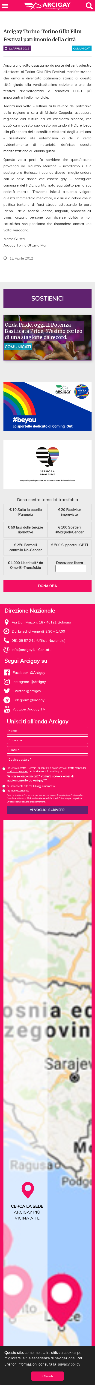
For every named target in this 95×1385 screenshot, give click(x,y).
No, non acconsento (18, 790)
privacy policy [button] (69, 1364)
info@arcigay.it (23, 650)
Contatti (44, 650)
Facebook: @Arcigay (29, 672)
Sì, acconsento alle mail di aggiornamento (31, 786)
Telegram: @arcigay (29, 700)
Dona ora (47, 586)
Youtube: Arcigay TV (29, 709)
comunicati (81, 48)
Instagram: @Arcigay (29, 682)
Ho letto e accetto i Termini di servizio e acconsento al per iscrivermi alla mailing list (46, 769)
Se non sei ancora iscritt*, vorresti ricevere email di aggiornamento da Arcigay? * (40, 778)
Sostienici (47, 298)
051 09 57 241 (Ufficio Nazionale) (38, 640)
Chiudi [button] (47, 1376)
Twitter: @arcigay (27, 691)
